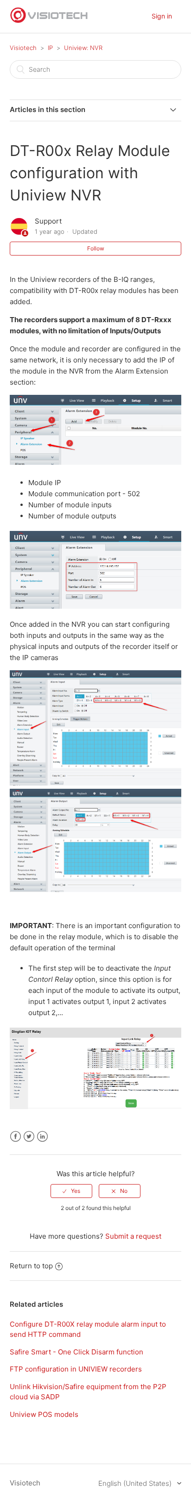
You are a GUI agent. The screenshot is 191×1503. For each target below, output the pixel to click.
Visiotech (23, 47)
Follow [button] (95, 248)
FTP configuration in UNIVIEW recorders (76, 1369)
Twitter (29, 1136)
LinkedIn (42, 1136)
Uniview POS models (44, 1414)
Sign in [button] (162, 16)
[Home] (49, 21)
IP (50, 47)
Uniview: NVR (83, 47)
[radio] (71, 1191)
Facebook (15, 1136)
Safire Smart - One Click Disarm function (76, 1351)
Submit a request (133, 1236)
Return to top (31, 1265)
